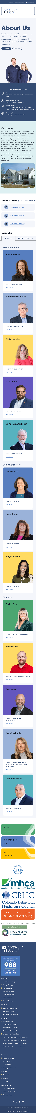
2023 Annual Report (17, 224)
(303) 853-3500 (30, 2)
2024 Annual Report (17, 215)
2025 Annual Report (17, 207)
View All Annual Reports (26, 200)
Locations (6, 48)
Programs (17, 48)
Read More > (9, 287)
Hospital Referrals (19, 2)
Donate (11, 2)
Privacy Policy (11, 1111)
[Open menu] (30, 11)
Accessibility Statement (22, 1111)
